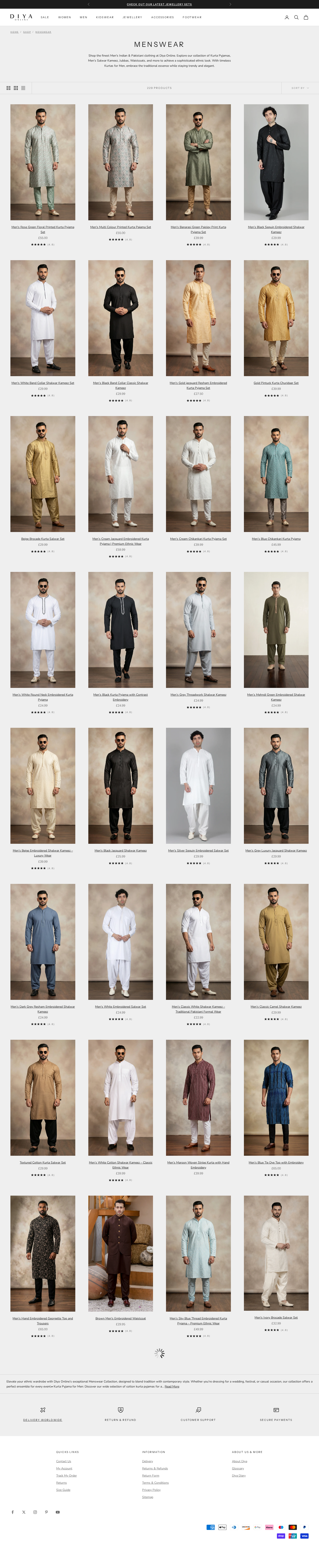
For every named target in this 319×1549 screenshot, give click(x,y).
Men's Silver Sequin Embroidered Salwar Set (198, 851)
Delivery (147, 1461)
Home (14, 32)
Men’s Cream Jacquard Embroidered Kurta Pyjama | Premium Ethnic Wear (120, 541)
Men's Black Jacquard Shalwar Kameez (121, 851)
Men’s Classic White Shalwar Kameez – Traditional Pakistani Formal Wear (198, 1009)
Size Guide (63, 1490)
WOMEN (64, 17)
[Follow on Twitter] (24, 1512)
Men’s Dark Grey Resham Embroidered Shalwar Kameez (43, 1009)
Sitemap (147, 1497)
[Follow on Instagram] (35, 1512)
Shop (27, 32)
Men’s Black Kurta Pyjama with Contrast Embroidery (120, 697)
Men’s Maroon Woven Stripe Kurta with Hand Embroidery (198, 1165)
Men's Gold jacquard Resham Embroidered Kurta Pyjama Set (198, 385)
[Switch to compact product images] (23, 88)
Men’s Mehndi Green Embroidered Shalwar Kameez (276, 697)
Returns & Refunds (155, 1468)
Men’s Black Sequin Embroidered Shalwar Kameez (276, 229)
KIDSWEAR (105, 17)
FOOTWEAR (192, 17)
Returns (61, 1483)
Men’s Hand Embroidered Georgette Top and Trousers (43, 1320)
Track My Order (66, 1476)
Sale (45, 17)
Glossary (238, 1468)
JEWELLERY (132, 17)
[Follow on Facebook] (12, 1512)
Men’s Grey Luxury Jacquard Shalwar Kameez (276, 851)
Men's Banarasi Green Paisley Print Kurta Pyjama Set (198, 229)
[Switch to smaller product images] (16, 88)
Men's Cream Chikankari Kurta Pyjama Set (198, 539)
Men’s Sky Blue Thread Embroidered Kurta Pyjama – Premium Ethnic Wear (198, 1320)
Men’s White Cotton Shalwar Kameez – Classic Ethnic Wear (120, 1165)
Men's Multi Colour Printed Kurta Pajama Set (120, 227)
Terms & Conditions (155, 1483)
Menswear (43, 32)
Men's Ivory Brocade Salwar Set (276, 1318)
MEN (83, 17)
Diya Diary (239, 1476)
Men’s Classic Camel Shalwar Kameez (276, 1007)
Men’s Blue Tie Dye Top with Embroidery (276, 1163)
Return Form (150, 1476)
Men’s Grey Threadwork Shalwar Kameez (198, 695)
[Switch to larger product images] (8, 88)
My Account (64, 1468)
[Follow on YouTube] (58, 1512)
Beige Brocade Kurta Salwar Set (42, 539)
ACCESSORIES (162, 17)
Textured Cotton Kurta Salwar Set (43, 1163)
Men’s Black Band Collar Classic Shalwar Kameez (120, 385)
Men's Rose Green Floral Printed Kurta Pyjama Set (43, 229)
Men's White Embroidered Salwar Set (120, 1007)
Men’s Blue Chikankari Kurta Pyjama (276, 539)
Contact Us (63, 1461)
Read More (172, 1386)
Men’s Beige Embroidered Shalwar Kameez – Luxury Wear (43, 853)
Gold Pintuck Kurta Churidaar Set (276, 383)
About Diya (239, 1461)
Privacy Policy (151, 1490)
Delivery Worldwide (42, 1420)
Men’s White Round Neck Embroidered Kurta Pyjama (43, 697)
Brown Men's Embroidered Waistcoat (120, 1318)
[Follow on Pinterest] (46, 1512)
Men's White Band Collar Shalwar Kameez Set (43, 383)
